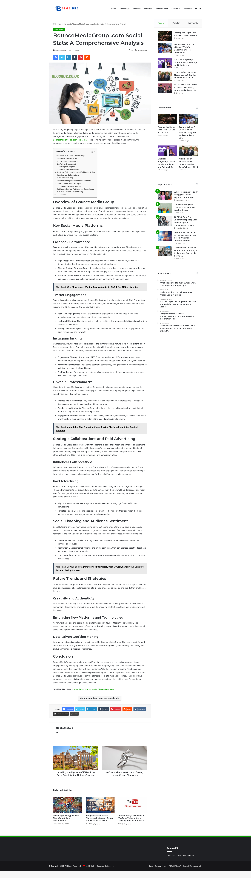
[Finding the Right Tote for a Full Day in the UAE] (165, 36)
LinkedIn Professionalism (69, 169)
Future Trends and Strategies (68, 184)
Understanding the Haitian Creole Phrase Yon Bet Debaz (184, 207)
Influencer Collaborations (69, 175)
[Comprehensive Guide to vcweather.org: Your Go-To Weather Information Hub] (165, 236)
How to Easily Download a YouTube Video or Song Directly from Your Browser (131, 818)
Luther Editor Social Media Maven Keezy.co (93, 689)
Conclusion (61, 194)
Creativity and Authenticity (70, 186)
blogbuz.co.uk (60, 50)
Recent (161, 23)
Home (113, 9)
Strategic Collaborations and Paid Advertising (76, 172)
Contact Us (187, 9)
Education (148, 9)
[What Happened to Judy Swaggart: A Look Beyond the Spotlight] (165, 195)
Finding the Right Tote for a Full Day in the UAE (166, 130)
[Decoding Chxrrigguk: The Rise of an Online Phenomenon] (67, 805)
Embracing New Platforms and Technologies (77, 189)
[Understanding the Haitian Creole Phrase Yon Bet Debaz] (165, 208)
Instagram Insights (67, 167)
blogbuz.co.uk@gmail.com (183, 855)
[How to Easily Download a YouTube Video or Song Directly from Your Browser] (132, 805)
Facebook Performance (68, 161)
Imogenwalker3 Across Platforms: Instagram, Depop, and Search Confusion (100, 818)
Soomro (110, 866)
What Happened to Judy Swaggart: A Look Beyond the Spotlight (186, 195)
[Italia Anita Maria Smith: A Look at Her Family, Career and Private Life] (165, 88)
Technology (124, 9)
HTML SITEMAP (174, 866)
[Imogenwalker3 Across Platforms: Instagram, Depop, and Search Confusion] (100, 805)
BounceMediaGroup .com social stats (71, 140)
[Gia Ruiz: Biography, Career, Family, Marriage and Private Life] (165, 63)
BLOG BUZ (89, 866)
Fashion (175, 9)
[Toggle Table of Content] (92, 152)
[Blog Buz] (67, 8)
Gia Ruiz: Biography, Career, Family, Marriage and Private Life (185, 62)
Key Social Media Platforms (67, 158)
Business (137, 9)
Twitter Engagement (68, 164)
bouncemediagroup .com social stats (100, 698)
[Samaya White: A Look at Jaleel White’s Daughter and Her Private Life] (165, 48)
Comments (193, 23)
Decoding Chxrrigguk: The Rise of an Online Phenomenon (66, 818)
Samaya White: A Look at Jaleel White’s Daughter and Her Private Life (187, 132)
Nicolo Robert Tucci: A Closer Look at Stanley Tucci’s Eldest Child (185, 75)
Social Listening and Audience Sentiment (74, 180)
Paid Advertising (66, 178)
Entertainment (162, 9)
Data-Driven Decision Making (72, 192)
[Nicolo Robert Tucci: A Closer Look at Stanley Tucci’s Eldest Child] (165, 76)
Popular (176, 23)
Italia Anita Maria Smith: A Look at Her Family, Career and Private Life (185, 87)
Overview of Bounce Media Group (70, 156)
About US (197, 866)
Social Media (66, 24)
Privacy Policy (160, 866)
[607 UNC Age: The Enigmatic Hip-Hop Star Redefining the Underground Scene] (165, 221)
